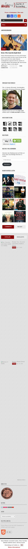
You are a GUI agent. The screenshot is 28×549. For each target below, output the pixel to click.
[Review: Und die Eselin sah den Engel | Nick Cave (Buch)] (20, 192)
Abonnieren (7, 164)
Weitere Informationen (14, 547)
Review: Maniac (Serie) (18, 361)
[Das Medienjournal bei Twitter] (14, 125)
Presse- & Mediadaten (11, 12)
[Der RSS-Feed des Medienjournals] (15, 131)
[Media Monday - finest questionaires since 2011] (7, 498)
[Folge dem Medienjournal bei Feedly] (17, 142)
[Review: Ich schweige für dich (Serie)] (8, 217)
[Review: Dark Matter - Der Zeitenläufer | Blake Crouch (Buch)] (20, 217)
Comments (8, 226)
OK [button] (22, 545)
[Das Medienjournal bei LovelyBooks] (10, 131)
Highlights (20, 237)
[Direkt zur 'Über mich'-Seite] (12, 109)
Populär (7, 237)
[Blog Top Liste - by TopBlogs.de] (11, 507)
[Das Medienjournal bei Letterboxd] (4, 131)
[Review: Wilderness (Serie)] (8, 192)
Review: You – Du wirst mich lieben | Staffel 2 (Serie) (18, 243)
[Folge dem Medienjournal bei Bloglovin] (9, 144)
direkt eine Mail (15, 112)
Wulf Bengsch (4, 65)
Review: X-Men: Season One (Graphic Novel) (11, 53)
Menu (3, 24)
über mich (21, 110)
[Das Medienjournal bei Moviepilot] (20, 125)
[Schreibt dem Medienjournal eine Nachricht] (20, 131)
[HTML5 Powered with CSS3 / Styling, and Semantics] (7, 534)
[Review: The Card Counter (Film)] (20, 205)
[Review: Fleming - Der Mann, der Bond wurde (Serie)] (8, 180)
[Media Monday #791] (20, 180)
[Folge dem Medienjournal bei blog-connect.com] (7, 142)
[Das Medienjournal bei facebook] (4, 125)
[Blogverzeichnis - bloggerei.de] (4, 507)
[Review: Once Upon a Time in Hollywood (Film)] (8, 205)
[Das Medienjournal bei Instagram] (9, 125)
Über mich (20, 12)
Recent (19, 226)
